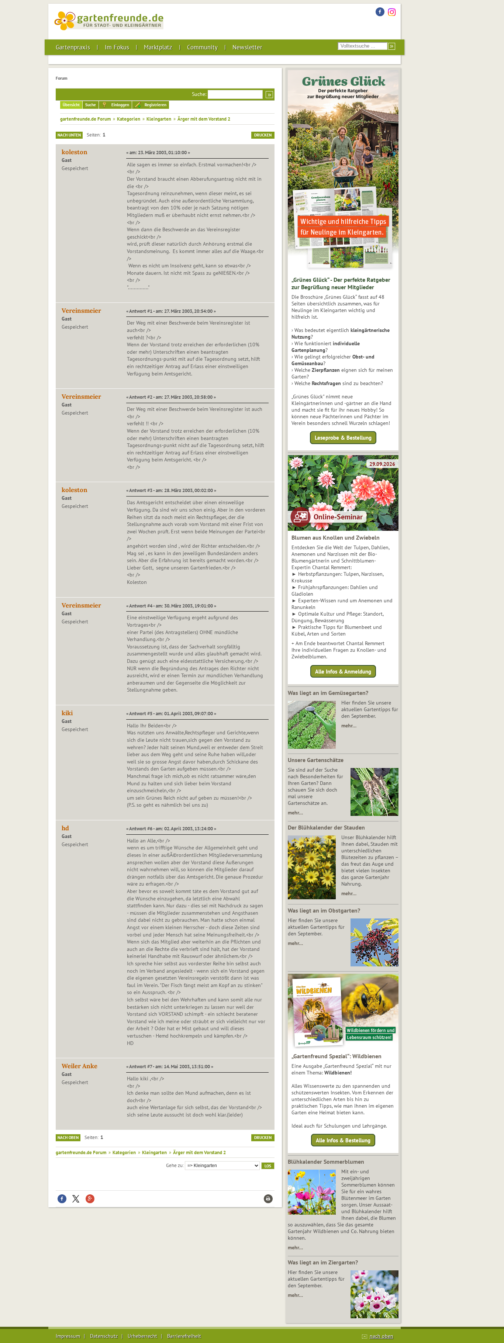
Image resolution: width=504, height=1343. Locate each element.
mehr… (348, 725)
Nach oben (68, 1137)
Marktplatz (158, 47)
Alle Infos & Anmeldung (343, 671)
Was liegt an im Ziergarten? (323, 1262)
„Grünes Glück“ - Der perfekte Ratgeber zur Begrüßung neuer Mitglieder (340, 283)
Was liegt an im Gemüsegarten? (328, 692)
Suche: (199, 94)
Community (202, 47)
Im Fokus (117, 47)
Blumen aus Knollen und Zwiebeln (335, 537)
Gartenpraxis (73, 47)
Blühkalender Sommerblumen (326, 1161)
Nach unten (69, 135)
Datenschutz (104, 1336)
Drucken (263, 135)
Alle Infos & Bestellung (343, 1140)
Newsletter (247, 47)
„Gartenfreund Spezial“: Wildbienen (336, 1056)
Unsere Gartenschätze (316, 760)
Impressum (68, 1336)
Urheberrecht (142, 1336)
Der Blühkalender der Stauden (326, 827)
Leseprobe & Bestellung (343, 437)
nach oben (381, 1336)
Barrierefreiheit (184, 1336)
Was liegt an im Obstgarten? (324, 910)
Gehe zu (174, 1165)
